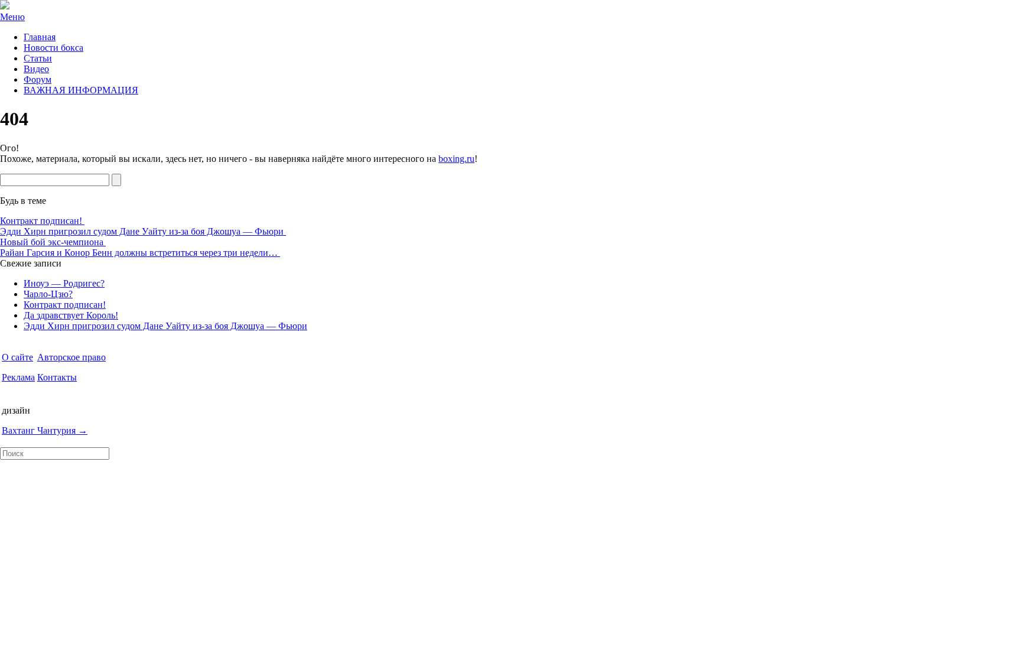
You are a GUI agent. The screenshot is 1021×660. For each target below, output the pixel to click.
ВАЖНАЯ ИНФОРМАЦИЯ (81, 90)
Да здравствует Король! (71, 315)
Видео (36, 69)
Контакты (57, 377)
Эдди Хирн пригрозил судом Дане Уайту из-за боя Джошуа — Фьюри (143, 231)
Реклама (18, 377)
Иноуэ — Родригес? (64, 283)
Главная (40, 37)
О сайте (17, 357)
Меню (12, 17)
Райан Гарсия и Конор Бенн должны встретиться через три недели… (140, 253)
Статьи (38, 58)
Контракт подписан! (42, 221)
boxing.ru (456, 159)
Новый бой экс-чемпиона (53, 242)
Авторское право (71, 357)
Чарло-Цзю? (48, 294)
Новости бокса (53, 48)
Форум (37, 79)
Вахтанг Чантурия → (44, 430)
